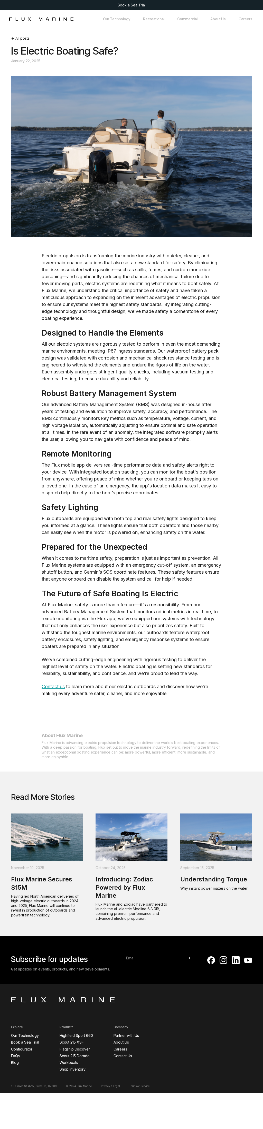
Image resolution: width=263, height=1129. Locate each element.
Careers (245, 19)
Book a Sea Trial (132, 5)
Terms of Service (139, 1086)
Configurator (21, 1049)
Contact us (53, 686)
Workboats (69, 1062)
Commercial (187, 19)
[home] (41, 19)
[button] (154, 19)
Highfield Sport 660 (76, 1035)
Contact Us (123, 1056)
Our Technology (116, 19)
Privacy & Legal (110, 1086)
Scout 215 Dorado (75, 1056)
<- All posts (20, 38)
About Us (218, 19)
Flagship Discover (75, 1049)
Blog (15, 1062)
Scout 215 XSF (72, 1042)
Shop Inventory (73, 1069)
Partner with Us (126, 1035)
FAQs (15, 1056)
